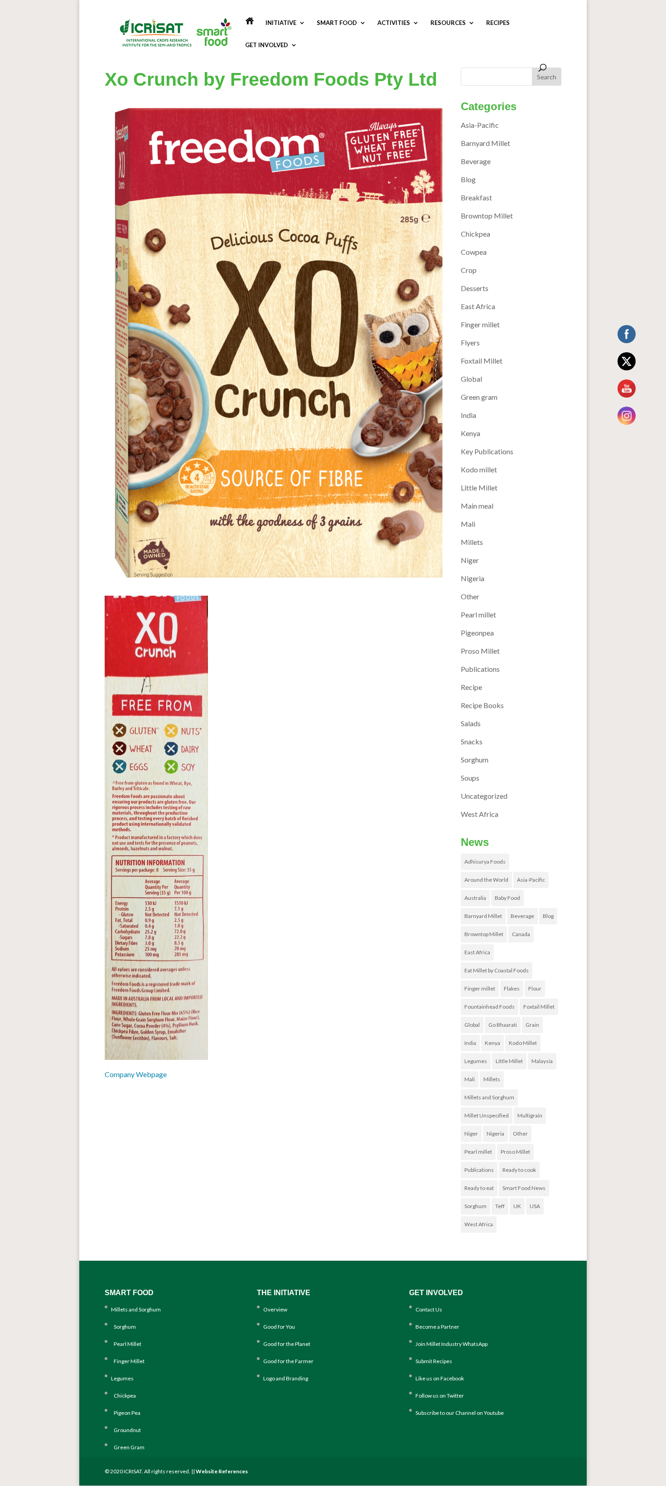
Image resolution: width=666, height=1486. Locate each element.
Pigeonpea (477, 632)
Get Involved (266, 45)
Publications (480, 669)
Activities (393, 22)
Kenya (470, 433)
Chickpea (475, 233)
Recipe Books (482, 705)
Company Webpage (136, 1074)
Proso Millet (480, 650)
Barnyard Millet (485, 143)
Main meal (477, 505)
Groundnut (126, 1430)
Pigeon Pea (125, 1412)
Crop (469, 270)
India (468, 415)
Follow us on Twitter (439, 1395)
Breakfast (476, 197)
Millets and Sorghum (489, 1097)
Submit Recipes (433, 1361)
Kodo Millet (523, 1042)
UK (517, 1206)
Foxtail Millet (481, 360)
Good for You (279, 1326)
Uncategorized (484, 796)
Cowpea (474, 252)
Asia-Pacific (480, 125)
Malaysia (542, 1061)
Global (471, 378)
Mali (468, 524)
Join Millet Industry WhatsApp (451, 1343)
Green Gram (128, 1447)
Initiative (280, 22)
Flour (534, 988)
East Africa (478, 306)
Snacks (472, 741)
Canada (521, 934)
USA (535, 1206)
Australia (475, 897)
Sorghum (474, 759)
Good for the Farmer (288, 1361)
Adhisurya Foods (485, 861)
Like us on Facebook (439, 1378)
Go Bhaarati (502, 1024)
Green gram (479, 397)
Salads (471, 723)
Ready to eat (479, 1188)
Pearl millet (478, 614)
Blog (468, 179)
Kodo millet (479, 469)
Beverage (476, 161)
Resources (448, 22)
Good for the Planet (286, 1343)
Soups (470, 777)
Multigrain (529, 1115)
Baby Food (507, 897)
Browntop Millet (487, 215)
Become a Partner (437, 1326)
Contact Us (428, 1309)
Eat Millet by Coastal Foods (496, 970)
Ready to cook (519, 1169)
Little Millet (479, 487)
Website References (222, 1471)
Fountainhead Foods (489, 1006)
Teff (500, 1206)
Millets (472, 542)
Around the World (486, 879)
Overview (275, 1309)
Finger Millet (128, 1361)
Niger (470, 560)
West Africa (479, 814)
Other (470, 596)
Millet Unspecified (486, 1115)
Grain (532, 1024)
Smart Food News (523, 1188)
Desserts (474, 288)
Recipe (471, 687)
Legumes (475, 1061)
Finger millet (480, 324)
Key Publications (487, 451)
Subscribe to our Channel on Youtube (459, 1412)
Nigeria (472, 578)
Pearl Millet (126, 1343)
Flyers (470, 342)
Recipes (498, 22)
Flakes (512, 988)
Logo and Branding (285, 1378)
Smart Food (337, 22)
